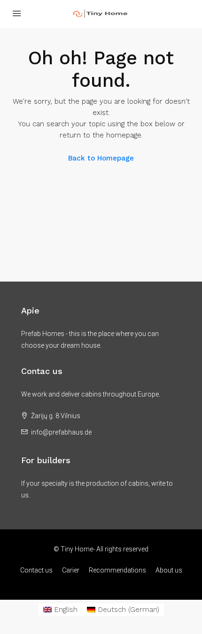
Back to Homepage (101, 158)
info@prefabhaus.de (61, 432)
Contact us (36, 570)
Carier (70, 570)
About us (168, 570)
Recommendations (117, 570)
